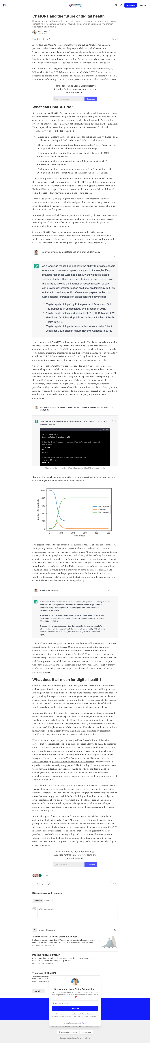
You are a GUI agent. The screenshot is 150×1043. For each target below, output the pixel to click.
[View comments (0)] (43, 39)
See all (37, 991)
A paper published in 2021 (63, 747)
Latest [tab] (41, 930)
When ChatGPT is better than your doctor (54, 936)
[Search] (116, 5)
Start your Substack (69, 1032)
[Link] (29, 107)
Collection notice (91, 1026)
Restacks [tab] (47, 901)
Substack (63, 1038)
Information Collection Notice (74, 1016)
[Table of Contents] (2, 521)
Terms (81, 1026)
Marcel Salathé (44, 31)
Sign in (143, 5)
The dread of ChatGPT (44, 973)
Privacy (74, 1026)
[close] (97, 979)
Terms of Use (86, 1014)
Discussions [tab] (50, 930)
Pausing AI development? (46, 954)
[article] (75, 942)
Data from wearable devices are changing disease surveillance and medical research (71, 760)
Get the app (86, 1032)
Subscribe (130, 5)
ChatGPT (70, 45)
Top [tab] (35, 930)
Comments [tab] (38, 901)
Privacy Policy (92, 1016)
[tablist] (42, 900)
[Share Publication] (121, 5)
